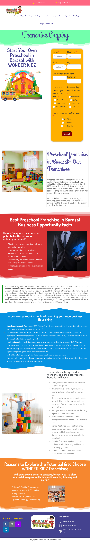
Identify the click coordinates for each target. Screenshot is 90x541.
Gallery (37, 16)
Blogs (30, 16)
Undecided (75, 107)
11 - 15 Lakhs (68, 122)
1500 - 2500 (61, 100)
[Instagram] (18, 524)
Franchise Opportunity (59, 16)
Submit (67, 133)
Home (16, 16)
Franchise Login (74, 16)
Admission (45, 16)
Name (56, 52)
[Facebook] (6, 524)
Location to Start (60, 73)
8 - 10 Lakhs (68, 119)
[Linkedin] (6, 530)
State (56, 62)
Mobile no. (72, 52)
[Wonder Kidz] (13, 9)
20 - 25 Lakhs (68, 126)
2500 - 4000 (60, 103)
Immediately (75, 97)
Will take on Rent (61, 106)
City (69, 62)
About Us (23, 16)
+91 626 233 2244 (40, 3)
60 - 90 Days (75, 103)
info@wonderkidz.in (64, 3)
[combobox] (60, 67)
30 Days (75, 100)
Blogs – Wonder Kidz (46, 24)
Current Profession (71, 75)
